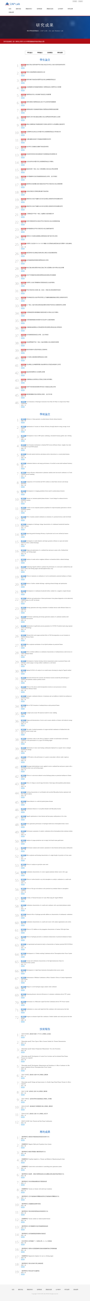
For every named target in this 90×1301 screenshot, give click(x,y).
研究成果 (70, 8)
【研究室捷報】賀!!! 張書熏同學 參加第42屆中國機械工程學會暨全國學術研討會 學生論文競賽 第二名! (34, 41)
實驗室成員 (50, 8)
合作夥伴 (60, 8)
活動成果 (11, 12)
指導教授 (39, 8)
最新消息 (18, 8)
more (23, 68)
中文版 (74, 1)
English (80, 1)
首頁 (10, 8)
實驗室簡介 (29, 8)
